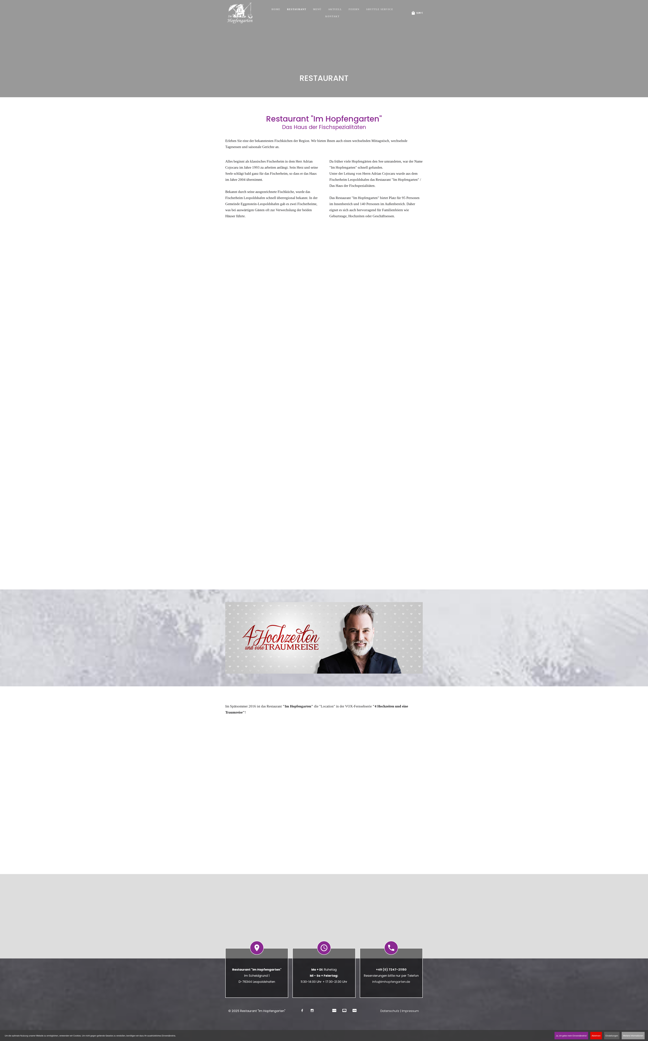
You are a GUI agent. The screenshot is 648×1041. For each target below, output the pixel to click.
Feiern (354, 9)
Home (276, 9)
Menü (317, 9)
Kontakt (332, 16)
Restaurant (296, 9)
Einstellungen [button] (611, 1035)
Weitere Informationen (633, 1035)
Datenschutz (389, 1011)
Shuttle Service (379, 9)
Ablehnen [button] (596, 1035)
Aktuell (335, 9)
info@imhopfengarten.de (391, 982)
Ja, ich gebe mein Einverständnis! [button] (571, 1035)
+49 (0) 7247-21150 (391, 969)
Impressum (410, 1011)
